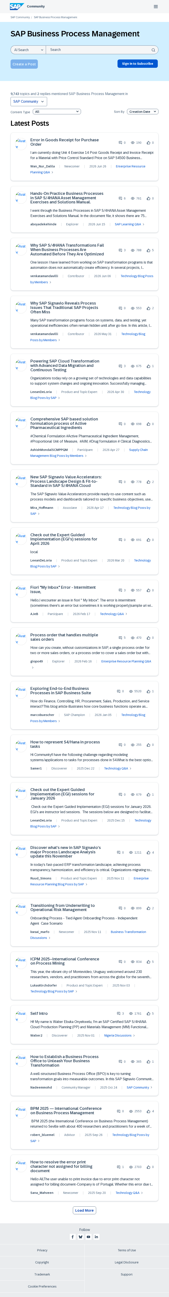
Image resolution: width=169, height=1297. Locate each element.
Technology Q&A (112, 614)
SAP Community (20, 17)
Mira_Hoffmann (41, 507)
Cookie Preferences (42, 1286)
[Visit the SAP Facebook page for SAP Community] (72, 1237)
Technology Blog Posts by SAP (52, 991)
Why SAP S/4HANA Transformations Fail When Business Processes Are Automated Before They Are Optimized (67, 249)
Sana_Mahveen (41, 1193)
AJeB (34, 614)
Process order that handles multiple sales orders (64, 637)
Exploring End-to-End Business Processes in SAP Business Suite (60, 691)
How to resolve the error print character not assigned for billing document (61, 1166)
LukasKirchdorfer (43, 985)
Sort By (119, 111)
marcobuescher (42, 715)
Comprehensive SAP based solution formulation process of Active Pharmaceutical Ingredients (64, 423)
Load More (84, 1210)
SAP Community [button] (25, 101)
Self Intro (39, 1014)
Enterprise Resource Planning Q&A (126, 661)
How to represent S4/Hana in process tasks (65, 744)
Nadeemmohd (41, 1087)
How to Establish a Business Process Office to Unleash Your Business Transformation (64, 1061)
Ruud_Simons (40, 878)
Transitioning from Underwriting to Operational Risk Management (62, 908)
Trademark (42, 1274)
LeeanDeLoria (41, 392)
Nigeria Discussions (118, 1035)
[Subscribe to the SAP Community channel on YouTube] (88, 1237)
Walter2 (36, 1035)
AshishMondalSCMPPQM (49, 450)
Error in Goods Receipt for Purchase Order (64, 142)
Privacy (42, 1250)
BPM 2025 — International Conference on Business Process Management (66, 1111)
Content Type (20, 112)
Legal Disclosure (127, 1262)
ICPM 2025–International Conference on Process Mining (64, 961)
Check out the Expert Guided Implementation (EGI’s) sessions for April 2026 (63, 539)
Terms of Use (127, 1250)
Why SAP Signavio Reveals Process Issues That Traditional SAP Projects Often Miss (64, 307)
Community (36, 6)
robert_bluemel (42, 1135)
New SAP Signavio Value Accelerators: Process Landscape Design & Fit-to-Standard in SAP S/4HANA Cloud (66, 481)
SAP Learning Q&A (128, 224)
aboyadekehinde (43, 224)
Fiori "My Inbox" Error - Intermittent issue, (63, 589)
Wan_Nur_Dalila (42, 166)
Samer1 (36, 768)
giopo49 (36, 661)
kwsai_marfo (39, 932)
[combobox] (102, 49)
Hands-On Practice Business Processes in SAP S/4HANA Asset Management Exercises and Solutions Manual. (66, 198)
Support (127, 1274)
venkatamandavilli (44, 276)
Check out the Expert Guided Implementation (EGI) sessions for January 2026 (62, 794)
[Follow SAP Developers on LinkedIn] (96, 1237)
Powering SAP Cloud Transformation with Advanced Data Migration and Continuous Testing (64, 365)
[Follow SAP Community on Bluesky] (80, 1237)
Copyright (42, 1262)
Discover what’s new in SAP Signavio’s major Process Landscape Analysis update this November (65, 852)
